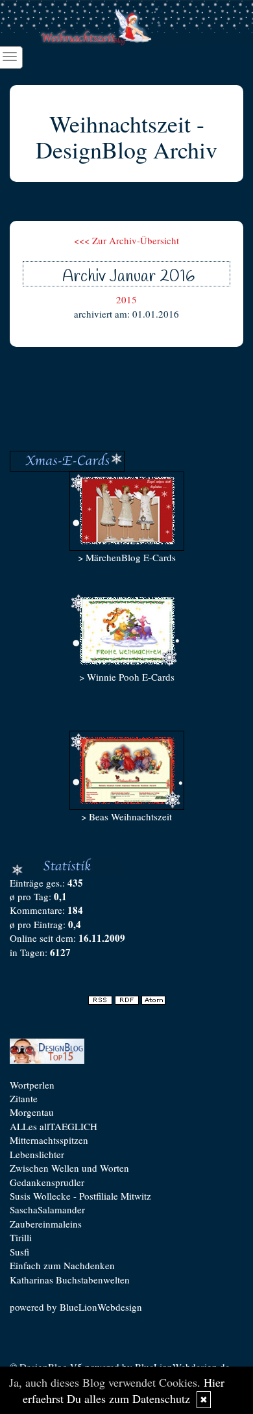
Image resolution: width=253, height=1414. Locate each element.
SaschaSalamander (47, 1209)
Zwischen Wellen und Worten (69, 1167)
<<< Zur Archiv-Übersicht (126, 240)
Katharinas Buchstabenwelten (70, 1279)
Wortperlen (32, 1084)
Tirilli (21, 1237)
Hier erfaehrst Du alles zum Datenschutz (123, 1390)
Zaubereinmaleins (46, 1223)
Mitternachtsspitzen (49, 1139)
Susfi (19, 1251)
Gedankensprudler (47, 1182)
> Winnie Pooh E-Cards (127, 676)
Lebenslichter (37, 1154)
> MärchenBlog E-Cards (127, 557)
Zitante (24, 1098)
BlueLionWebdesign (101, 1306)
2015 (126, 299)
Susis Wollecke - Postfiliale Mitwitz (80, 1195)
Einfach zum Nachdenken (62, 1265)
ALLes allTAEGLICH (53, 1126)
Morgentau (32, 1111)
